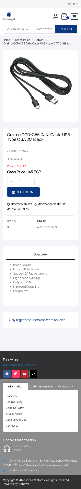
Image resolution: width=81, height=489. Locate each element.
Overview (40, 254)
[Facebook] (7, 374)
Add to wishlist (21, 204)
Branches (11, 396)
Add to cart (25, 192)
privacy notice (14, 414)
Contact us (12, 425)
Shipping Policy (15, 408)
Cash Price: (17, 172)
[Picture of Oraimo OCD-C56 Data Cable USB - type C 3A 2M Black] (40, 82)
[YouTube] (25, 374)
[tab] (40, 254)
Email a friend (19, 209)
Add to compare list (51, 204)
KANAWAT (24, 484)
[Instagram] (16, 374)
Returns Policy (14, 402)
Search (66, 29)
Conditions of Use (16, 419)
